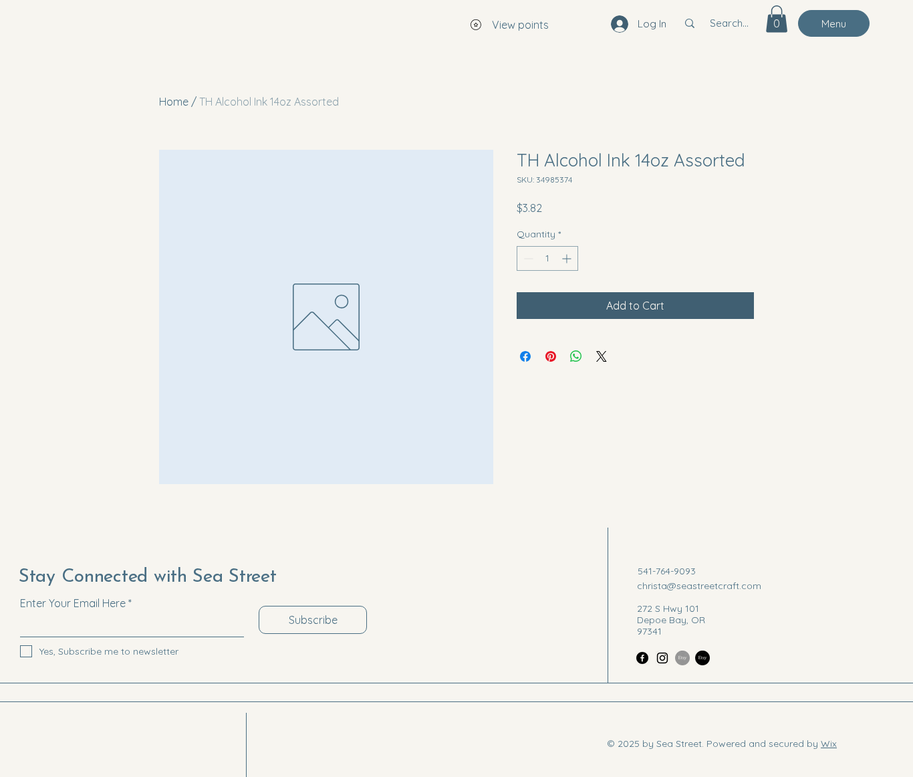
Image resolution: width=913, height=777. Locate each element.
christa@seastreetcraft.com (699, 586)
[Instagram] (662, 658)
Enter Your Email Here (73, 603)
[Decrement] (527, 258)
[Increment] (567, 258)
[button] (776, 19)
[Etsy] (682, 658)
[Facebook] (642, 658)
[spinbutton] (547, 258)
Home (173, 101)
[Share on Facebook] (525, 356)
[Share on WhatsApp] (576, 356)
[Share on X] (602, 356)
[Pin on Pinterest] (551, 356)
